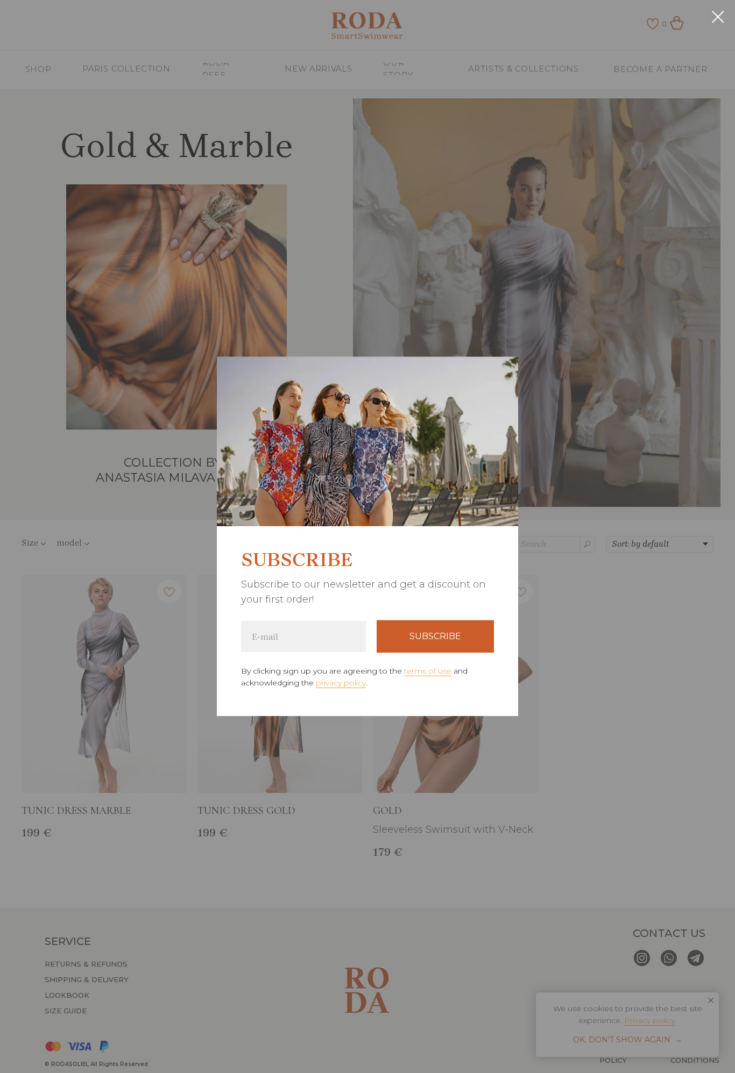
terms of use (427, 671)
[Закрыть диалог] (718, 16)
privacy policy (341, 683)
